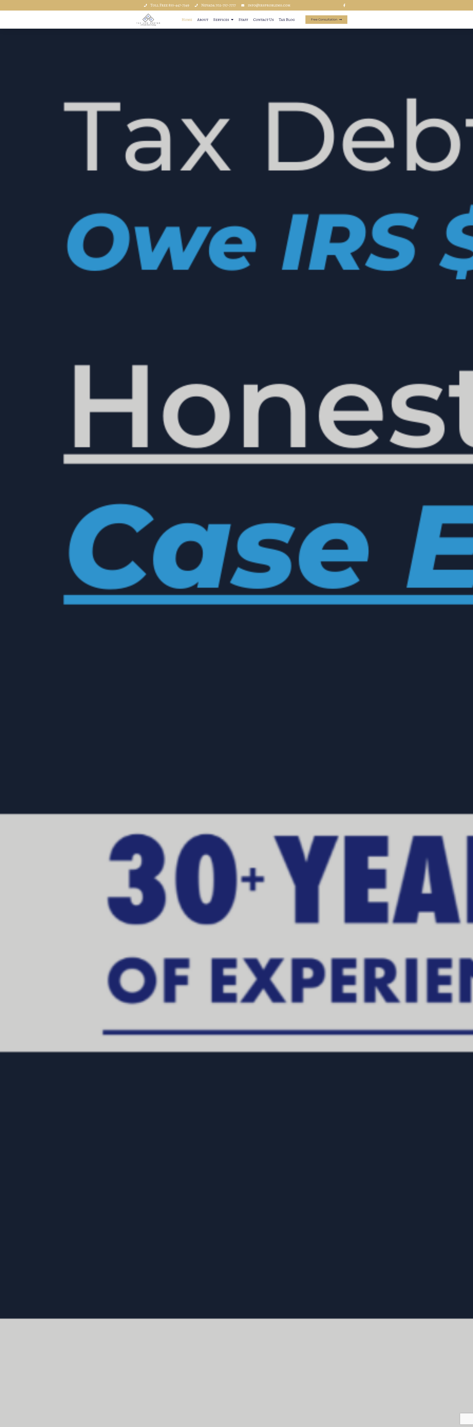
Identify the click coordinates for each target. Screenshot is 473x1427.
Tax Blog (287, 20)
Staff (243, 20)
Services (221, 20)
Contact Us (263, 20)
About (202, 20)
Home (187, 20)
